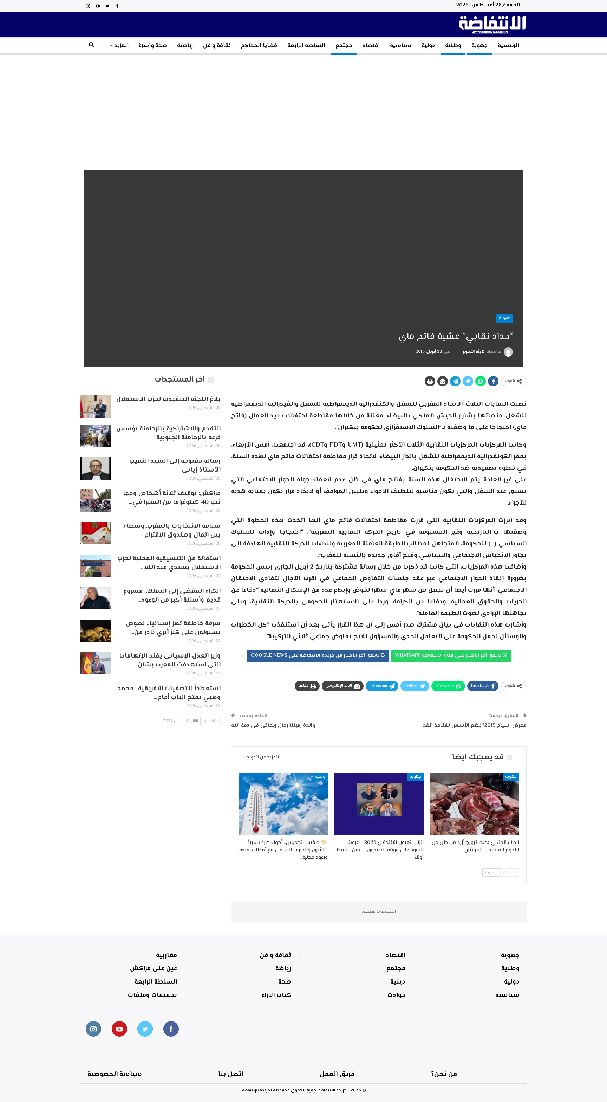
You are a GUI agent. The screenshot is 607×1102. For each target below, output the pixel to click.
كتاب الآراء (276, 995)
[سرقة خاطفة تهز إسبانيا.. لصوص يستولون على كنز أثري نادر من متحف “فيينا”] (95, 631)
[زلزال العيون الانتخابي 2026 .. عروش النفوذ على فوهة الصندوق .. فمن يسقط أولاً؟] (378, 804)
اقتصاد (371, 45)
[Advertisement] (303, 107)
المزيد (121, 45)
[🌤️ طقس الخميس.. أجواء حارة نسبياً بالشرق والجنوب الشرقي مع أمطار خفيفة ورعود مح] (283, 804)
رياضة (283, 969)
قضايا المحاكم (259, 45)
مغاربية (166, 956)
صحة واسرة (153, 45)
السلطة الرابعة (306, 45)
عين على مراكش (153, 969)
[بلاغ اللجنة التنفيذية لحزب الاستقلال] (95, 406)
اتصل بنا (230, 1074)
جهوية (479, 45)
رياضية (185, 45)
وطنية (453, 45)
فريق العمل (337, 1074)
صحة (284, 982)
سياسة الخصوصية (114, 1074)
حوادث (396, 995)
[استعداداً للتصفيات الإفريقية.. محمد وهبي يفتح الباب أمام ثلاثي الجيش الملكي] (95, 696)
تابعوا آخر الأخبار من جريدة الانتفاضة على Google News (316, 656)
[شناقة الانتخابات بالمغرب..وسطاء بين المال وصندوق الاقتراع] (95, 533)
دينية (397, 982)
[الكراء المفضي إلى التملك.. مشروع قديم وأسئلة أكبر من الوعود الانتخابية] (95, 598)
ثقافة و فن (217, 45)
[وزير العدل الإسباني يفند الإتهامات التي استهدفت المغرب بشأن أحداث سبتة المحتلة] (95, 663)
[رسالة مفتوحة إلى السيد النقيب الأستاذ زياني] (95, 468)
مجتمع (343, 45)
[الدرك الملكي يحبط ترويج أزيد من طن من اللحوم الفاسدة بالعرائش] (474, 804)
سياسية (400, 45)
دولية (428, 45)
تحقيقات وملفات (152, 995)
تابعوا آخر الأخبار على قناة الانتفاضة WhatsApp (449, 656)
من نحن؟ (444, 1074)
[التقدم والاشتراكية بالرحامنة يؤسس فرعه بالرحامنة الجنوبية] (95, 436)
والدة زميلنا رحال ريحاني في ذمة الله (273, 726)
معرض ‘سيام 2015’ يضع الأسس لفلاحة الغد (475, 726)
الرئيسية (508, 45)
